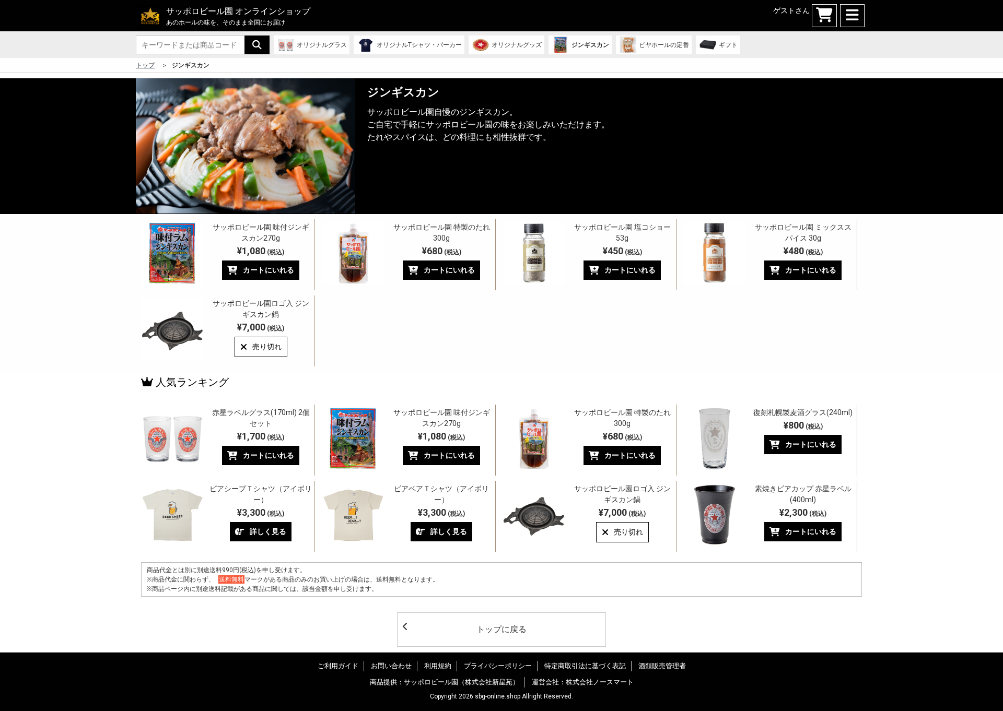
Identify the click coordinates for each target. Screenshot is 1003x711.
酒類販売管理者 (662, 666)
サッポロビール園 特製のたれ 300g (441, 232)
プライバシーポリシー (498, 666)
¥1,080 (260, 250)
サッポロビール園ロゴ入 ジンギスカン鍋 (261, 308)
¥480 (803, 250)
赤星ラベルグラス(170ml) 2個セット (261, 418)
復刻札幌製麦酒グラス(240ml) (803, 412)
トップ (145, 65)
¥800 (803, 425)
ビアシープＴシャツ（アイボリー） (260, 494)
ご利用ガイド (338, 666)
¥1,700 (260, 436)
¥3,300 (260, 512)
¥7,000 (260, 327)
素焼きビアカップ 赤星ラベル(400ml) (803, 494)
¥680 (441, 250)
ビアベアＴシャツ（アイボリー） (441, 494)
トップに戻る (501, 629)
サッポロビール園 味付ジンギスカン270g (261, 232)
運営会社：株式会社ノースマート (583, 682)
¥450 (622, 250)
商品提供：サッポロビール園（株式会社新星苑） (444, 682)
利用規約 (437, 666)
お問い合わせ (391, 666)
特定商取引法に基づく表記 (585, 666)
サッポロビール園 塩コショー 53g (622, 232)
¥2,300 (802, 512)
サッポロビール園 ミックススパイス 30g (803, 232)
